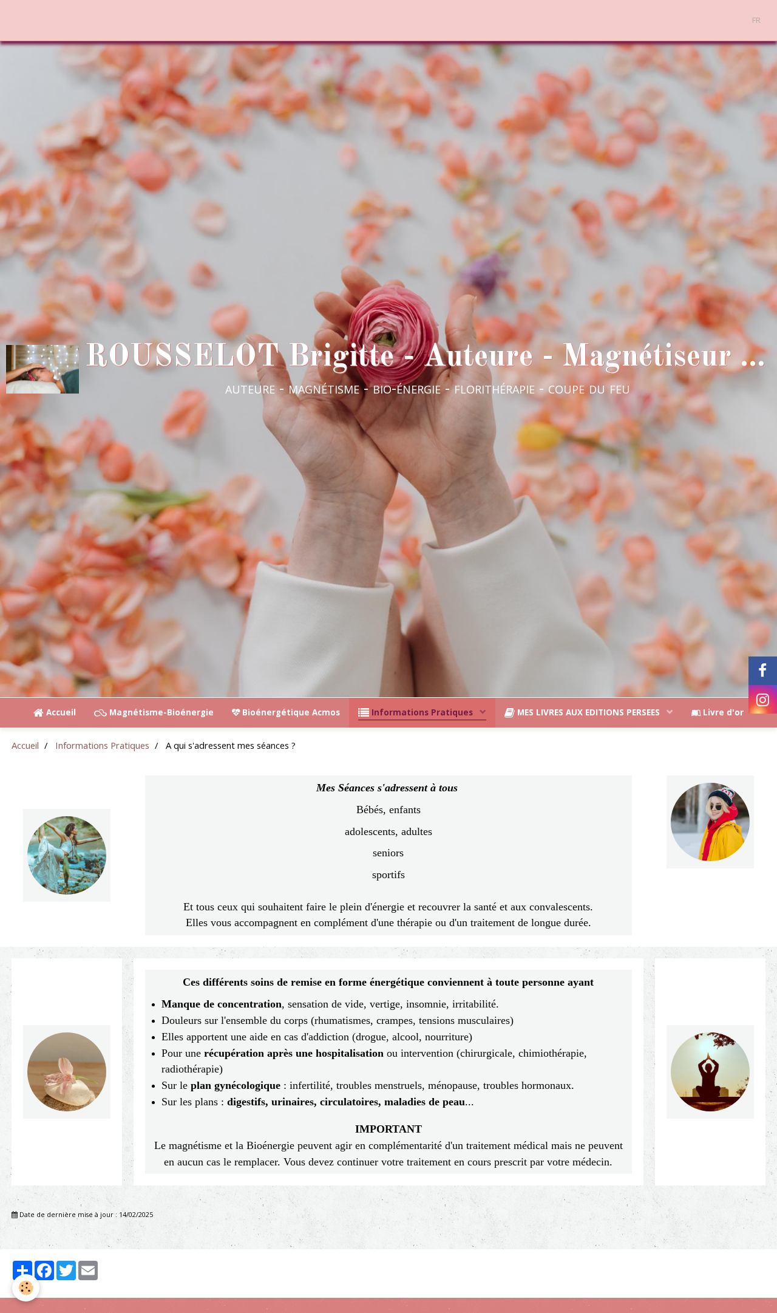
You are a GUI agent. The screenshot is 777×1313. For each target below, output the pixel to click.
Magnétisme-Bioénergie (160, 712)
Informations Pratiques (422, 712)
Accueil (60, 712)
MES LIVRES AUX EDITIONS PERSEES (588, 712)
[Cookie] (25, 1287)
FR (756, 20)
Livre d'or (722, 712)
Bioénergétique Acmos (290, 712)
